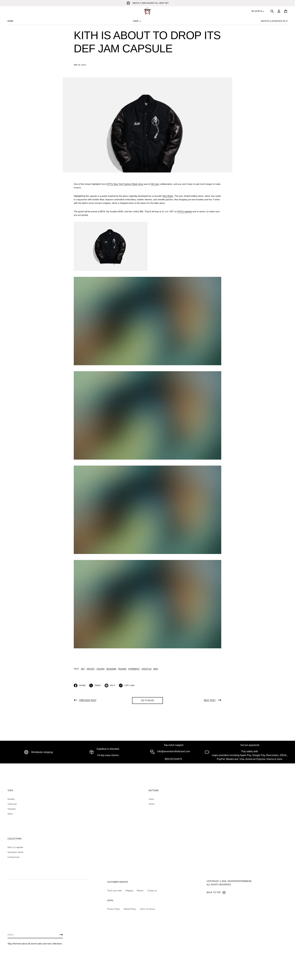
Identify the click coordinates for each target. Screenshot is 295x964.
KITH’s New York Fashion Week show (125, 184)
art (83, 669)
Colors (100, 669)
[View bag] (285, 11)
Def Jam (155, 184)
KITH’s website (184, 211)
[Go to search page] (272, 11)
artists (91, 669)
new (155, 669)
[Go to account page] (278, 11)
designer (111, 669)
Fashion (122, 669)
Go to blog (147, 700)
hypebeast (134, 669)
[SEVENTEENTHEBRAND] (147, 11)
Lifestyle (146, 669)
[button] (272, 11)
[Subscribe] (61, 935)
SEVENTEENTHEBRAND (239, 881)
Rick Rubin (168, 196)
